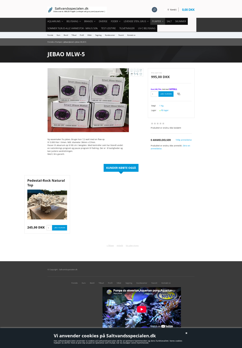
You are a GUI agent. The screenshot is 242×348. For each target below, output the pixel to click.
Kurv (58, 35)
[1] (152, 123)
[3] (157, 123)
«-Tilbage (110, 245)
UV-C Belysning (146, 28)
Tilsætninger (127, 28)
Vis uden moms (132, 245)
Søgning (98, 35)
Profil (82, 35)
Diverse (103, 21)
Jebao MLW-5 (80, 42)
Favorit (121, 35)
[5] (163, 123)
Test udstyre (108, 28)
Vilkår (89, 35)
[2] (154, 123)
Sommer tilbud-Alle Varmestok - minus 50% (72, 28)
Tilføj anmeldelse (184, 140)
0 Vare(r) (172, 9)
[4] (160, 123)
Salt (169, 21)
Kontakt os (131, 35)
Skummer (180, 21)
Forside (50, 35)
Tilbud (74, 35)
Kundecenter (110, 35)
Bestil (66, 35)
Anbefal (120, 245)
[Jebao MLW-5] (88, 100)
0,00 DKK (188, 9)
